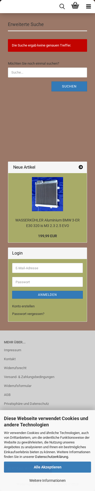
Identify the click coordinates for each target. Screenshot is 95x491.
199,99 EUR (47, 236)
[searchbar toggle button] (62, 6)
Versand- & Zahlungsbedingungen (29, 377)
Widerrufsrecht (15, 368)
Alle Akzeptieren (47, 467)
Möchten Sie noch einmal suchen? (33, 63)
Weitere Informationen (47, 480)
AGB (7, 395)
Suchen (69, 86)
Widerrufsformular (17, 386)
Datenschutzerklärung (51, 457)
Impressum (12, 350)
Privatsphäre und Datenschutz (26, 404)
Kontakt (10, 359)
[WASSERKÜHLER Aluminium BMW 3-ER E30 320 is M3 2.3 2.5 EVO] (47, 194)
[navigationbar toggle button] (88, 6)
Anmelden (47, 295)
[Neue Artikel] (81, 167)
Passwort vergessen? (28, 314)
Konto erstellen (23, 306)
